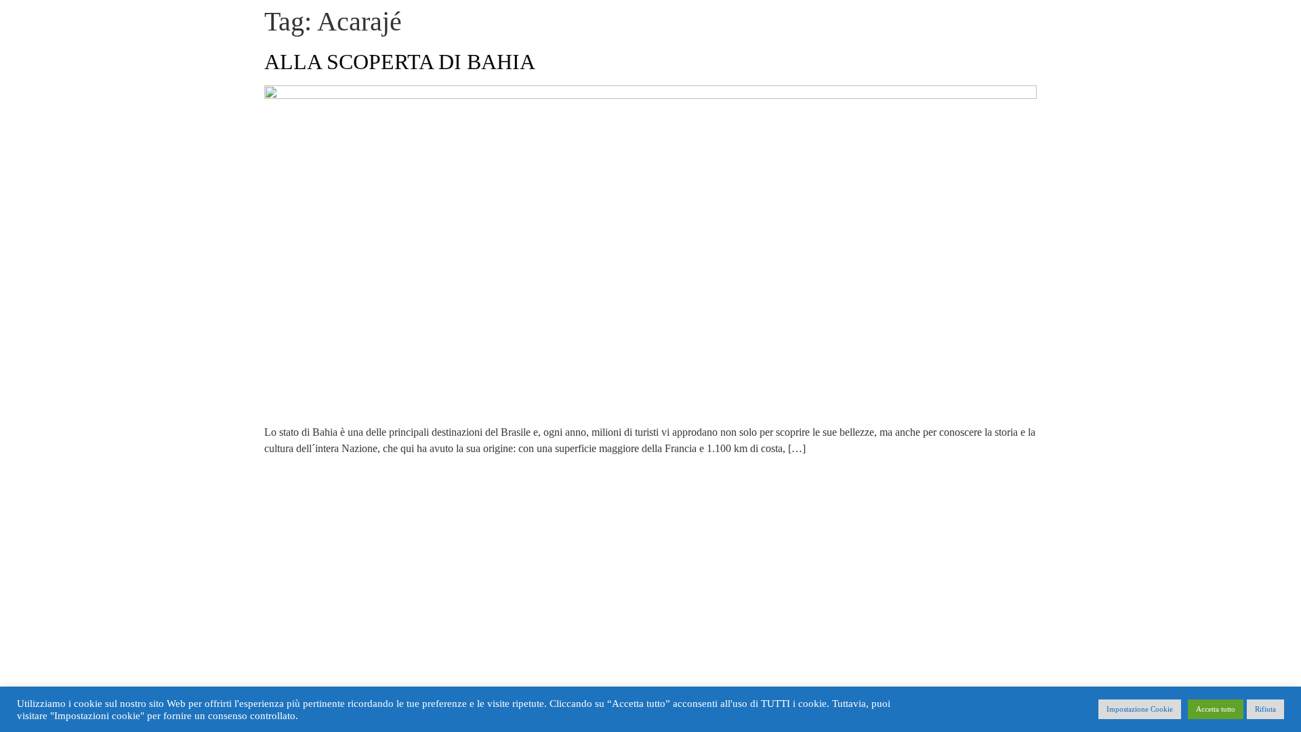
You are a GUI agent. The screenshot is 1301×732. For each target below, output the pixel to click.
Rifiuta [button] (1265, 709)
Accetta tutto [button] (1215, 709)
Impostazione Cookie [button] (1140, 709)
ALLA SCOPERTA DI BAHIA (399, 61)
